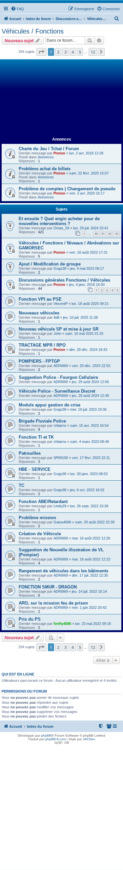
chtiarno (59, 425)
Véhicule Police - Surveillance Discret (57, 391)
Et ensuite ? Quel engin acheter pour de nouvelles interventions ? (59, 221)
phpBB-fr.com (55, 739)
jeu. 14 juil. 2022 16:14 (89, 591)
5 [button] (80, 52)
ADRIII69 (60, 366)
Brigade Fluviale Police (42, 421)
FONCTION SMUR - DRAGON (48, 586)
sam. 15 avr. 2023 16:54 (89, 425)
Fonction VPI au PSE (40, 299)
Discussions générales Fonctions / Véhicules (64, 280)
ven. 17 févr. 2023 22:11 (91, 458)
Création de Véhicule (40, 533)
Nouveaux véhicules (39, 312)
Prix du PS (30, 619)
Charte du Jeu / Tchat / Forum (49, 148)
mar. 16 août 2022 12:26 (91, 538)
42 (110, 234)
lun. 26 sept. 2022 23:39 (89, 506)
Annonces (46, 157)
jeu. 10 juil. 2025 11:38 (80, 317)
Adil (56, 317)
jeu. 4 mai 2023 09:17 (87, 268)
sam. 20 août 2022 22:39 (94, 522)
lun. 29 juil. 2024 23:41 (90, 228)
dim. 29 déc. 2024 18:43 (88, 350)
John (57, 333)
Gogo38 (59, 268)
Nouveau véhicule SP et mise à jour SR (58, 329)
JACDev (89, 739)
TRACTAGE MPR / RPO (42, 345)
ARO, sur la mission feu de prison (53, 603)
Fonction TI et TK (36, 437)
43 (116, 234)
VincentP (60, 304)
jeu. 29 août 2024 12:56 (90, 382)
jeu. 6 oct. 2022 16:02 (87, 490)
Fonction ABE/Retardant (43, 501)
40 (96, 234)
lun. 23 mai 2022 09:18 (93, 624)
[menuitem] (17, 9)
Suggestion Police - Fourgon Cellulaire (58, 377)
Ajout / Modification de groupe (50, 264)
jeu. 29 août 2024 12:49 (90, 396)
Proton (59, 153)
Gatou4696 (62, 522)
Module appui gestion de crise (49, 404)
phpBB (46, 735)
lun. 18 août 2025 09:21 (90, 304)
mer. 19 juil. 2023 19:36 (88, 409)
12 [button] (93, 52)
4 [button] (73, 52)
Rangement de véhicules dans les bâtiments (63, 570)
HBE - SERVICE (35, 469)
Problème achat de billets (45, 168)
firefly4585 (62, 624)
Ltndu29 (59, 506)
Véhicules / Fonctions (33, 31)
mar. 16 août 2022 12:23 (91, 559)
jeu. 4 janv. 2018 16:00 (87, 284)
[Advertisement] (61, 98)
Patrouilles (30, 453)
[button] (41, 52)
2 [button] (58, 52)
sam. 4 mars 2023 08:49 (89, 442)
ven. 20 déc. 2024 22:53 (91, 366)
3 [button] (65, 52)
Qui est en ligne (18, 674)
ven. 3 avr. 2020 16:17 (87, 193)
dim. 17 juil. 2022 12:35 (90, 575)
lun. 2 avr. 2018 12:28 (86, 153)
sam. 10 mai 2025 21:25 (84, 333)
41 (103, 234)
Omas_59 (61, 228)
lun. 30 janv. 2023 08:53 (89, 474)
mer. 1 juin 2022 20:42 (89, 607)
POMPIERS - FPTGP (39, 361)
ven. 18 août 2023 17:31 (88, 252)
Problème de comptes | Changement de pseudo (67, 188)
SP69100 (60, 458)
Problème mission (37, 517)
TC (21, 485)
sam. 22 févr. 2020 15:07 (89, 173)
